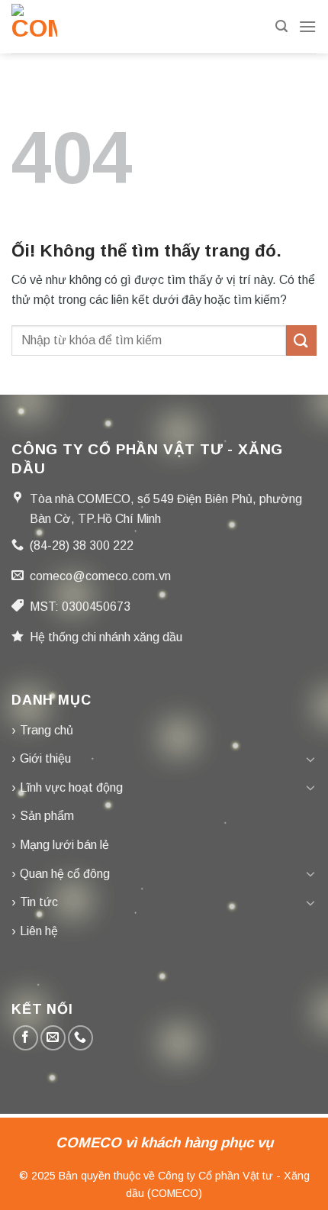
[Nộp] (301, 340)
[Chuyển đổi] (310, 759)
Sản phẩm (47, 815)
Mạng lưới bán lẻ (64, 844)
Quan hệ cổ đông (65, 873)
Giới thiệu (45, 758)
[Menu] (307, 26)
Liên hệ (39, 930)
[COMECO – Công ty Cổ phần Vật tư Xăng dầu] (38, 26)
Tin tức (39, 901)
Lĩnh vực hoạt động (71, 787)
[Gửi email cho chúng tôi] (53, 1037)
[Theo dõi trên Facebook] (25, 1037)
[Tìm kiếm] (281, 26)
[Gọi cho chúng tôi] (80, 1037)
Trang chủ (46, 730)
